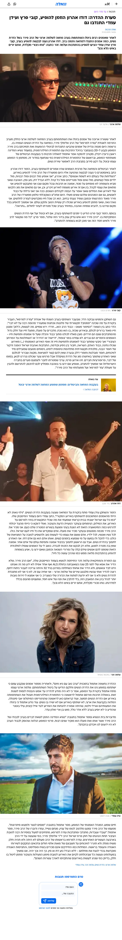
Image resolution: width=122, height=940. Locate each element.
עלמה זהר (89, 865)
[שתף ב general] (9, 4)
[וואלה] (61, 4)
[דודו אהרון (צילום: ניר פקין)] (61, 453)
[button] (107, 4)
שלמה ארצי (110, 865)
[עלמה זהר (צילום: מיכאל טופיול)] (61, 635)
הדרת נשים (100, 865)
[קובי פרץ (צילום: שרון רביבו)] (61, 270)
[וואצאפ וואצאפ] (14, 4)
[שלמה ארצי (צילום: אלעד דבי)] (61, 90)
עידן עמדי (79, 865)
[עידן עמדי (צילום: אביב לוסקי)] (61, 776)
